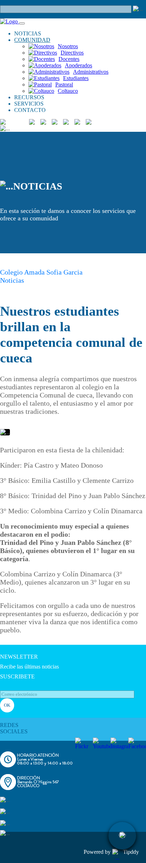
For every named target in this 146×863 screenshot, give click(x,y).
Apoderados (78, 65)
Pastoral (64, 84)
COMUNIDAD (32, 40)
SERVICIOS (29, 104)
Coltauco (68, 91)
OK (7, 705)
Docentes (68, 59)
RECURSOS (29, 97)
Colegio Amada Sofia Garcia (41, 272)
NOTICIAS (27, 33)
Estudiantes (76, 78)
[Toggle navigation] (22, 23)
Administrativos (90, 72)
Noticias (12, 280)
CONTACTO (30, 110)
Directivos (72, 53)
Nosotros (68, 46)
